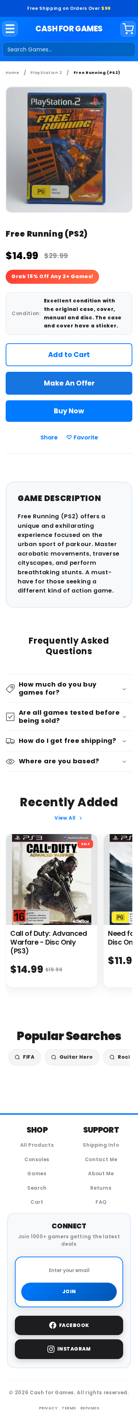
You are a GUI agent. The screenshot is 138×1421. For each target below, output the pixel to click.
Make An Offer (69, 383)
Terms (69, 1408)
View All (65, 818)
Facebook (74, 1325)
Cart (37, 1202)
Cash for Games (69, 28)
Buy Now (69, 411)
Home (12, 72)
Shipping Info (101, 1145)
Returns (101, 1188)
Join (69, 1291)
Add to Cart (69, 354)
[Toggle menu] (10, 28)
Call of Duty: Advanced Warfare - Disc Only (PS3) (48, 942)
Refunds (89, 1408)
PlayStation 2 (46, 72)
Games (36, 1173)
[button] (69, 688)
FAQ (101, 1202)
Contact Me (101, 1159)
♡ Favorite (82, 437)
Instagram (74, 1349)
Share (49, 437)
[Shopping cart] (128, 29)
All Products (37, 1145)
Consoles (37, 1159)
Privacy (48, 1408)
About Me (101, 1173)
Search (37, 1188)
